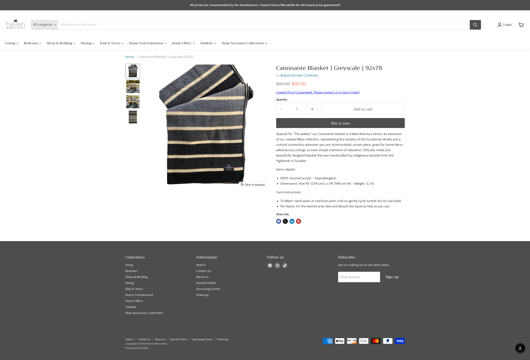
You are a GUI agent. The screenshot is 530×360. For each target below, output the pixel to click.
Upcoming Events (208, 289)
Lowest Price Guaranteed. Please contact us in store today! (318, 92)
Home (129, 57)
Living (10, 43)
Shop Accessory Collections (243, 43)
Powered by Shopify (137, 348)
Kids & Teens (110, 43)
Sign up (392, 277)
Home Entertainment (146, 43)
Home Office (182, 43)
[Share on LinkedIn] (291, 221)
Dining (86, 43)
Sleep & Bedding (60, 43)
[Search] (475, 25)
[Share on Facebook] (278, 221)
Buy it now (340, 123)
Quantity (281, 99)
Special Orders (206, 283)
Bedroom (31, 43)
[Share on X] (285, 221)
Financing (202, 295)
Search (200, 265)
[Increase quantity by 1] (312, 109)
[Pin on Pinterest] (298, 221)
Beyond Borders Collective (299, 75)
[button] (505, 24)
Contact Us (203, 271)
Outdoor (207, 43)
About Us (202, 277)
